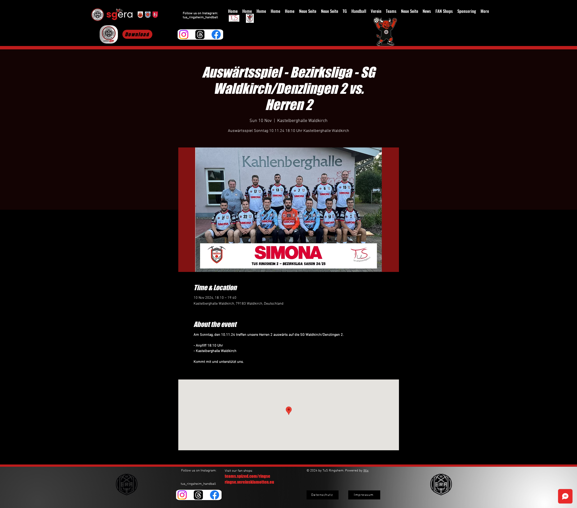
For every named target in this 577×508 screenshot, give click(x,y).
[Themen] (200, 34)
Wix (366, 471)
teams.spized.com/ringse (247, 476)
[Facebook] (216, 34)
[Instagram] (184, 34)
